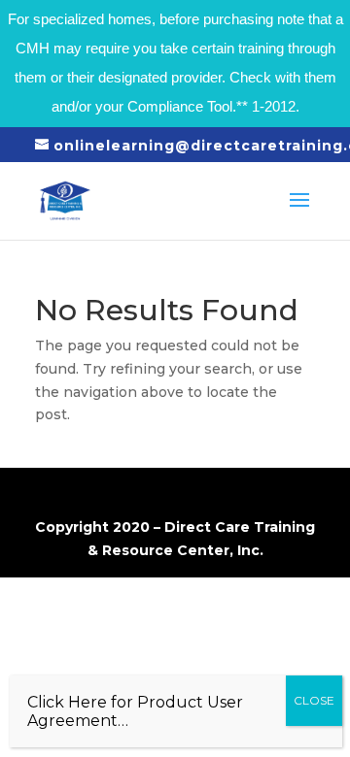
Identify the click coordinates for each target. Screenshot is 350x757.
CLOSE (314, 700)
